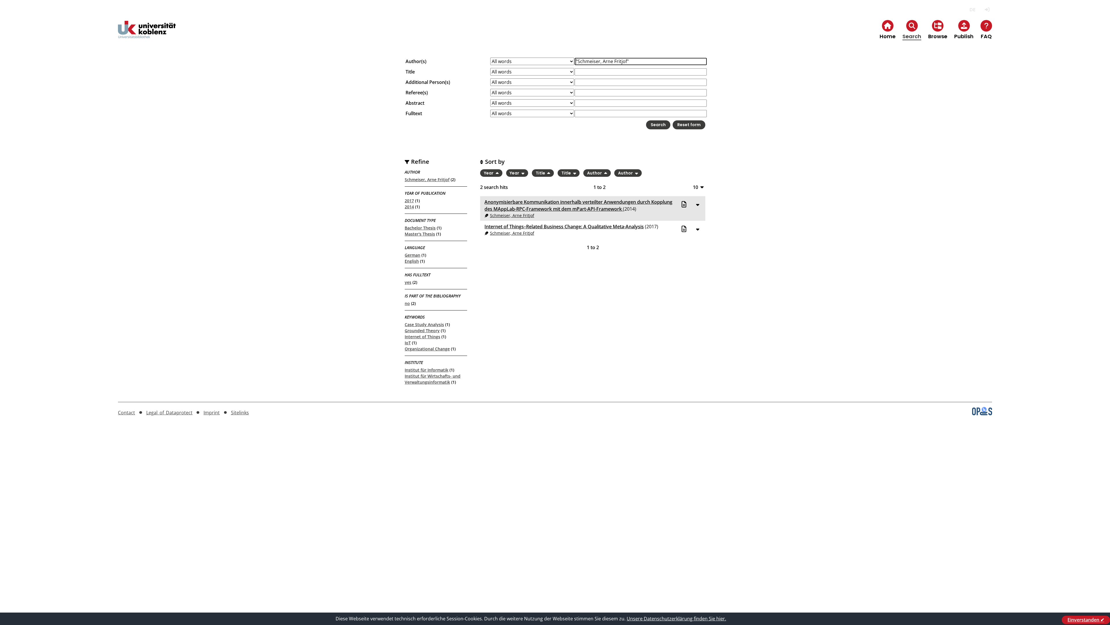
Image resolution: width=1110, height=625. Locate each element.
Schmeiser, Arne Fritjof (427, 179)
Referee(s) (417, 92)
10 (695, 187)
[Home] (147, 34)
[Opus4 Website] (982, 413)
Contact (126, 412)
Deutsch (972, 10)
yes (408, 282)
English (412, 261)
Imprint (212, 412)
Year (489, 173)
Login (987, 10)
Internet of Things (422, 336)
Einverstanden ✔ (1086, 620)
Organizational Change (427, 349)
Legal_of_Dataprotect (169, 412)
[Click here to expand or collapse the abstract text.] (697, 204)
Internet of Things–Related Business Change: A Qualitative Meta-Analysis (564, 226)
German (412, 255)
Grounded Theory (422, 330)
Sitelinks (240, 412)
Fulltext (414, 113)
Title (410, 72)
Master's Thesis (420, 234)
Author (595, 173)
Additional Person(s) (428, 82)
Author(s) (416, 61)
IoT (408, 342)
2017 (409, 200)
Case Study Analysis (424, 324)
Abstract (415, 103)
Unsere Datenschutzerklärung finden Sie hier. (676, 618)
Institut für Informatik (426, 370)
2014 (409, 206)
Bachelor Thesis (420, 228)
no (407, 303)
